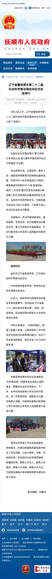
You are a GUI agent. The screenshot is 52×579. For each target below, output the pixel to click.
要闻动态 (20, 62)
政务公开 (32, 62)
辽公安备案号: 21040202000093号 (16, 556)
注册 (48, 8)
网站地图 (37, 538)
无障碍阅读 (35, 8)
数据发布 (20, 68)
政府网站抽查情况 (35, 530)
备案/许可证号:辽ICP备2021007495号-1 (18, 549)
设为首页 (13, 538)
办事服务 (44, 62)
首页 (22, 76)
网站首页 (7, 62)
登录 (43, 8)
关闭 (34, 103)
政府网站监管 (13, 530)
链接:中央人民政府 (11, 514)
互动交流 (7, 68)
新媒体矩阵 (18, 8)
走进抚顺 (32, 68)
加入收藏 (25, 538)
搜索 (43, 54)
